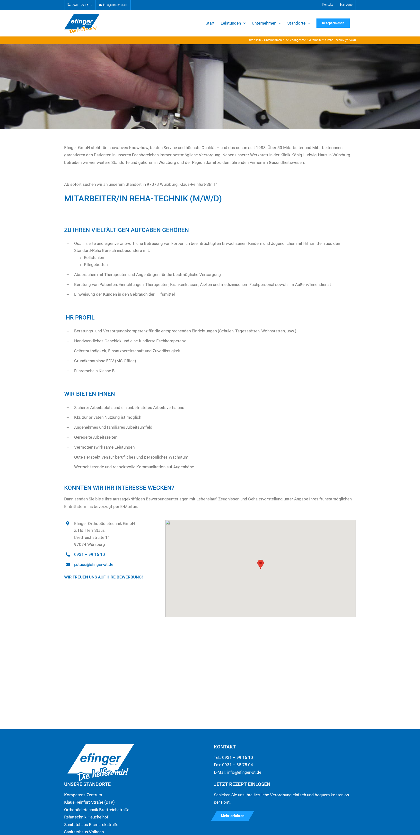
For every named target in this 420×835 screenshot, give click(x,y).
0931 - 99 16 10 (82, 5)
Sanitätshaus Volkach (84, 831)
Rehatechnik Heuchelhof (86, 817)
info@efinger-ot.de (115, 5)
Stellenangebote (295, 40)
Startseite (255, 40)
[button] (260, 564)
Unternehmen (273, 40)
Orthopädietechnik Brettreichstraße (96, 809)
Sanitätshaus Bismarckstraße (91, 824)
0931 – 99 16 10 (89, 554)
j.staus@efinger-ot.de (93, 564)
